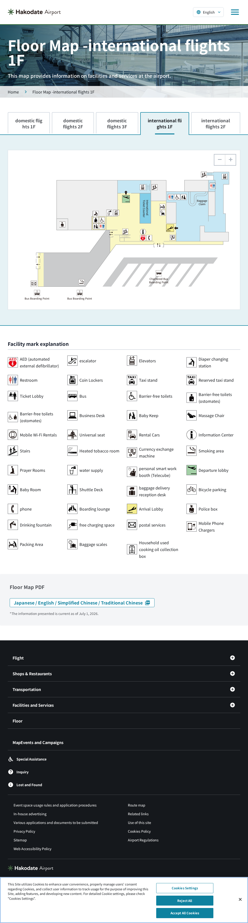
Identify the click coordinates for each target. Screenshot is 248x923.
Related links (138, 813)
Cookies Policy (139, 831)
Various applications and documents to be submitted (56, 822)
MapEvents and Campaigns (38, 742)
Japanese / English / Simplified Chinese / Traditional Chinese (78, 602)
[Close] (240, 899)
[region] (124, 900)
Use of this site (139, 822)
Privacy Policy (24, 831)
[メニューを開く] (235, 12)
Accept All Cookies (184, 913)
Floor (18, 721)
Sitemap (20, 840)
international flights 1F (165, 123)
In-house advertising (30, 813)
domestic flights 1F (28, 123)
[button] (230, 160)
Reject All (184, 900)
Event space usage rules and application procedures (55, 805)
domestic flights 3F (117, 123)
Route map (136, 805)
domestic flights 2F (73, 123)
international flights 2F (215, 123)
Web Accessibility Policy (32, 848)
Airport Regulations (143, 840)
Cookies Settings (185, 888)
